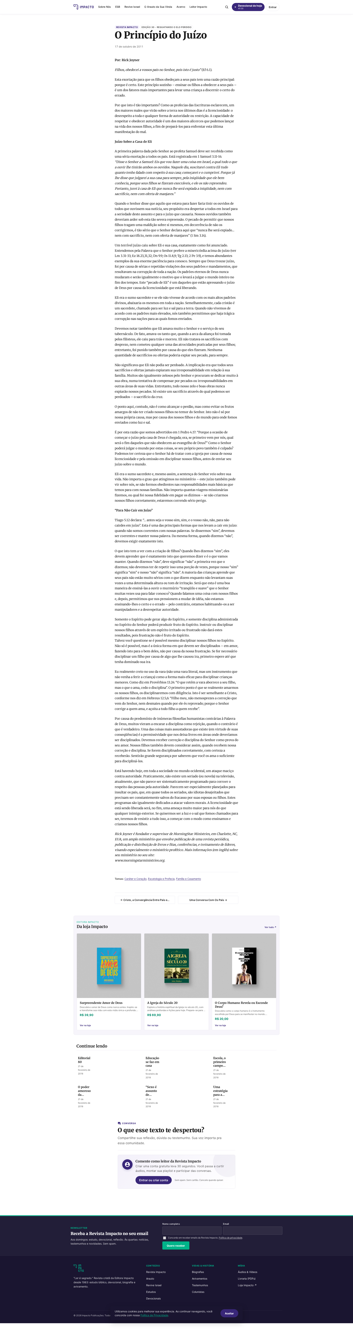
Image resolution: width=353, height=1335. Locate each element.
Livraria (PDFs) (247, 1278)
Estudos (151, 1291)
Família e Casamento (188, 878)
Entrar (273, 7)
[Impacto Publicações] (84, 7)
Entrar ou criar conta (153, 1180)
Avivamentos (199, 1278)
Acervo (180, 6)
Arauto (150, 1278)
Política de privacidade (230, 1237)
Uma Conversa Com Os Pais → (208, 899)
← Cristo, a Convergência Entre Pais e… (144, 899)
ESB (117, 6)
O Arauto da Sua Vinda (158, 6)
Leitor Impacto (198, 6)
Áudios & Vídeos (247, 1271)
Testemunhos (200, 1285)
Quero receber (176, 1245)
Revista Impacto (127, 27)
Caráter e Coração (135, 878)
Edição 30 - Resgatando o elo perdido (166, 27)
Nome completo (171, 1223)
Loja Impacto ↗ (247, 1285)
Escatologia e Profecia (161, 878)
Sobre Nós (104, 6)
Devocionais (153, 1298)
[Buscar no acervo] (226, 7)
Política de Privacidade (154, 1315)
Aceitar (229, 1313)
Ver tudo (270, 927)
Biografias (198, 1271)
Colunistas (198, 1291)
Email (226, 1223)
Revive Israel (132, 6)
